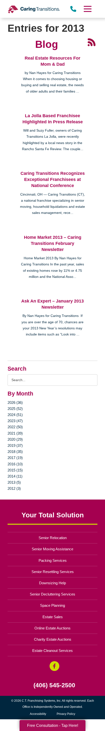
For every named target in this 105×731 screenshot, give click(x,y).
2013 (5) (14, 482)
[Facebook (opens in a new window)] (54, 666)
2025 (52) (15, 409)
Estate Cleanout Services (52, 650)
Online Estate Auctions (52, 628)
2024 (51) (15, 415)
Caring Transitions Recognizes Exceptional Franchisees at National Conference (53, 179)
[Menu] (87, 9)
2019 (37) (15, 445)
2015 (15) (15, 470)
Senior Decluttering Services (52, 594)
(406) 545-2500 (54, 685)
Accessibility (38, 714)
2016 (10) (15, 464)
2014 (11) (15, 476)
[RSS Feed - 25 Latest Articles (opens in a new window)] (91, 42)
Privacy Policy (66, 714)
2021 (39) (15, 433)
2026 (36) (15, 402)
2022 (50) (15, 427)
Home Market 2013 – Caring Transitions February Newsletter (52, 243)
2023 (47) (15, 421)
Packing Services (53, 560)
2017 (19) (15, 458)
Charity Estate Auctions (52, 639)
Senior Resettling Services (53, 572)
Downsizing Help (52, 583)
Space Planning (52, 605)
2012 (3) (14, 488)
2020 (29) (15, 439)
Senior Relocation (53, 538)
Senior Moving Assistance (52, 549)
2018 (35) (15, 451)
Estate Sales (52, 617)
